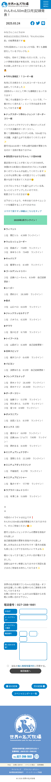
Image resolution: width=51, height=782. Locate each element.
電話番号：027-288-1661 (20, 604)
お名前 (8, 611)
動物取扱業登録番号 (16, 772)
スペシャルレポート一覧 (25, 693)
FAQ (9, 765)
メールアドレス (10, 618)
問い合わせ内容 (10, 646)
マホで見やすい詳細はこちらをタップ (24, 211)
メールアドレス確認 (10, 626)
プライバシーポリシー (31, 769)
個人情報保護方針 (26, 666)
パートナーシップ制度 (34, 772)
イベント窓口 (30, 765)
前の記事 (12, 686)
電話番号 (8, 633)
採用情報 (40, 765)
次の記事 (38, 686)
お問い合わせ (18, 765)
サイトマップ (16, 769)
